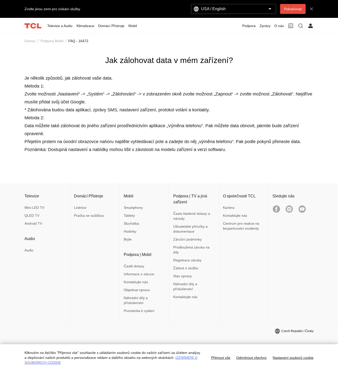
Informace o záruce (139, 274)
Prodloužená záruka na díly (191, 249)
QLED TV (31, 215)
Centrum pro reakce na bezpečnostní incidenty (241, 225)
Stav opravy (182, 276)
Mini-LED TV (34, 208)
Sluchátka (131, 223)
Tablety (129, 215)
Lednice (80, 208)
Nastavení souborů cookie (293, 358)
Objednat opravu (137, 290)
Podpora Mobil (52, 41)
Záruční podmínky (187, 239)
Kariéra (228, 208)
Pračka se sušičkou (89, 215)
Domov (30, 41)
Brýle (128, 239)
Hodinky (130, 231)
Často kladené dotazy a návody (191, 216)
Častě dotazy (134, 266)
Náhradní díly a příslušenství (136, 300)
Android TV (33, 223)
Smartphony (133, 208)
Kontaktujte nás (136, 282)
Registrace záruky (187, 260)
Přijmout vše (220, 358)
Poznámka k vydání (139, 311)
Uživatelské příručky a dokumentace (190, 228)
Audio (28, 250)
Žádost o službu (185, 268)
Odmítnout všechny (251, 358)
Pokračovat (293, 9)
